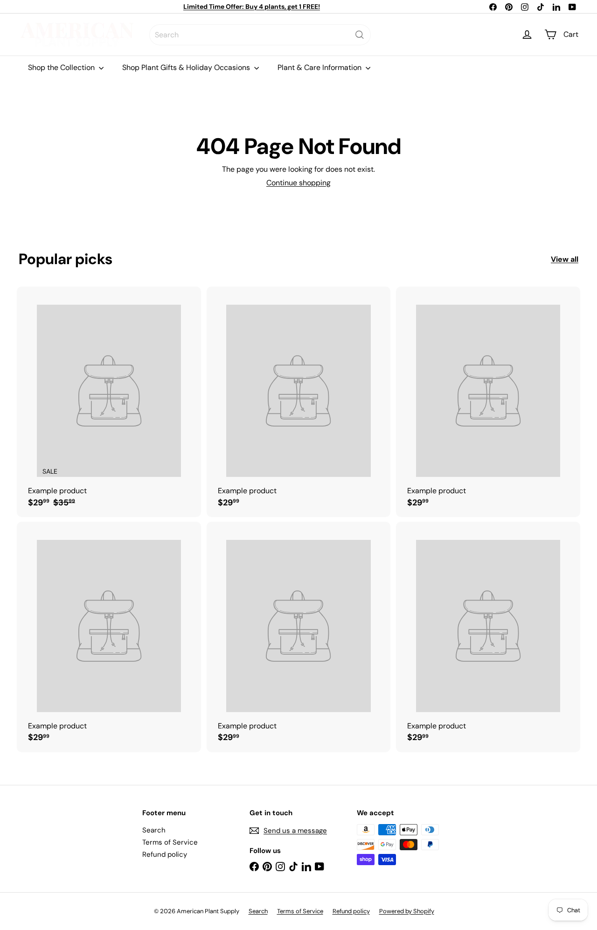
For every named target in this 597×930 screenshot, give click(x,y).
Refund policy (164, 854)
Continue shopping (298, 183)
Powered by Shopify (406, 911)
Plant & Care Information (320, 67)
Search (154, 830)
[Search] (359, 34)
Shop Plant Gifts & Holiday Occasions (187, 67)
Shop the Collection (62, 67)
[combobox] (260, 34)
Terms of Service (170, 842)
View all (564, 259)
